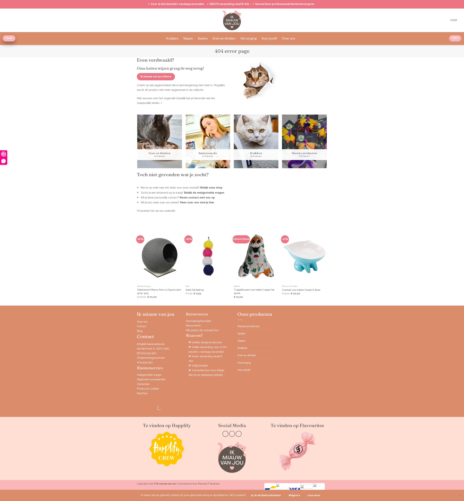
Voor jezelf (269, 38)
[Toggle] (273, 334)
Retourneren (193, 325)
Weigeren (294, 495)
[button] (440, 20)
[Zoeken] (188, 220)
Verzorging (248, 38)
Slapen (188, 38)
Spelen (203, 38)
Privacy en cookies (148, 388)
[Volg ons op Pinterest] (239, 434)
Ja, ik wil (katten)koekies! (266, 495)
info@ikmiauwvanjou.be (151, 344)
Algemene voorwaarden (151, 379)
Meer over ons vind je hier (197, 202)
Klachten (142, 393)
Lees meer (314, 495)
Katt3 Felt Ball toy (195, 290)
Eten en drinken (224, 38)
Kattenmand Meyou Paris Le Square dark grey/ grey (159, 291)
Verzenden (143, 384)
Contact (142, 326)
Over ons (288, 38)
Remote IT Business (208, 484)
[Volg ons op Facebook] (225, 434)
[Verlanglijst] (446, 20)
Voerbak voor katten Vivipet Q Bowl (301, 290)
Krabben (172, 38)
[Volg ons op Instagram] (232, 434)
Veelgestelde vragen (149, 374)
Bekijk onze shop (211, 187)
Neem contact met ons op (197, 197)
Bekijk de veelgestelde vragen (204, 192)
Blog (139, 331)
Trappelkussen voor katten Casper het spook (254, 291)
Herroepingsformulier (198, 321)
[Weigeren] (459, 496)
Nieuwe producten (248, 326)
